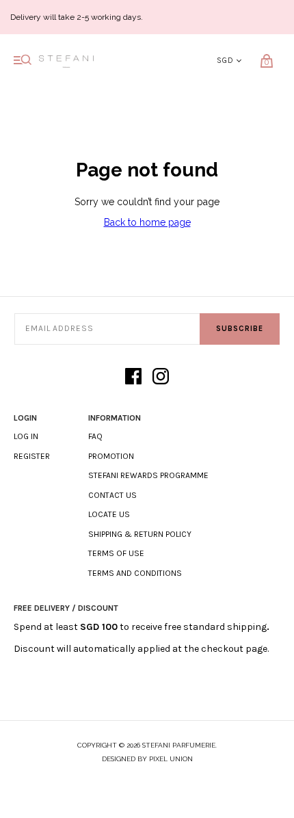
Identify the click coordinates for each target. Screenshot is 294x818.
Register (32, 456)
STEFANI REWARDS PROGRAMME (148, 475)
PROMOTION (111, 456)
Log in (26, 436)
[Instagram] (160, 377)
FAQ (95, 436)
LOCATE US (109, 514)
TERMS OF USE (116, 553)
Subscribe (239, 328)
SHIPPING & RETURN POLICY (139, 534)
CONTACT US (112, 495)
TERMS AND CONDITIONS (135, 573)
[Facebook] (133, 377)
